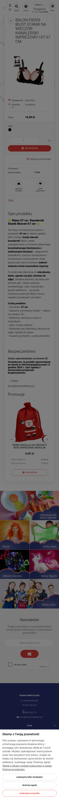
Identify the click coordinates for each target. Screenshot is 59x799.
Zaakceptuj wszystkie (29, 793)
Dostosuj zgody (29, 785)
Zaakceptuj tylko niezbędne (29, 777)
